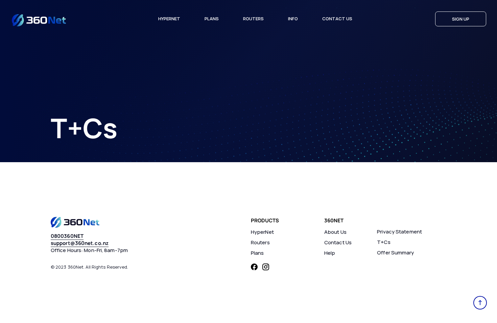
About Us (335, 231)
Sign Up (460, 19)
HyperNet (169, 19)
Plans (212, 19)
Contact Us (337, 19)
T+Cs (383, 242)
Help (329, 252)
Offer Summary (395, 252)
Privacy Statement (399, 231)
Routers (253, 19)
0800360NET (67, 236)
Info (293, 19)
